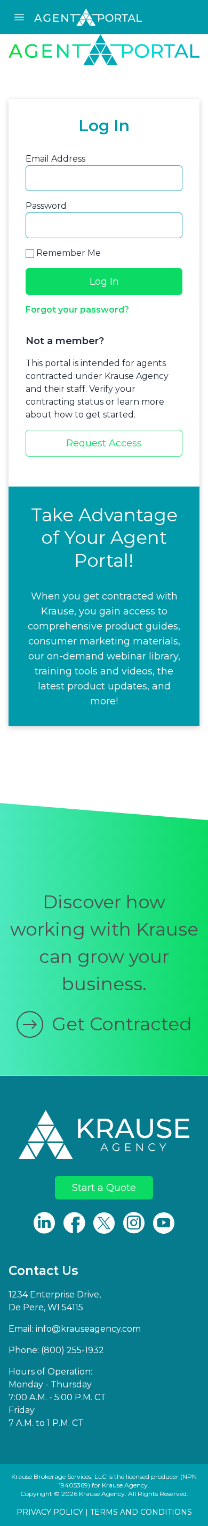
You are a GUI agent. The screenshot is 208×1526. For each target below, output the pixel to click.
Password (46, 206)
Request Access (104, 443)
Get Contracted (122, 1024)
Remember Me (67, 253)
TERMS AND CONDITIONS (141, 1512)
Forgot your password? (77, 310)
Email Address (55, 159)
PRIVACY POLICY (50, 1512)
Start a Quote (104, 1188)
